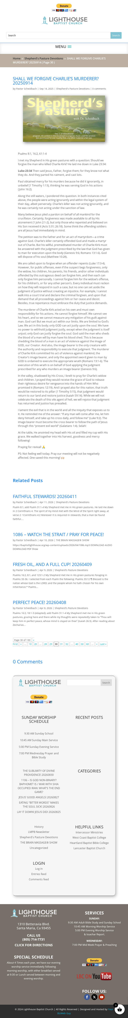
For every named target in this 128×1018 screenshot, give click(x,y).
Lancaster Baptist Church (89, 848)
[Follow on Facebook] (87, 997)
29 (51, 644)
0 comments (99, 88)
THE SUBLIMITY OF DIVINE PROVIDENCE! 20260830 (39, 773)
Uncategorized (39, 848)
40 (77, 644)
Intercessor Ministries (89, 832)
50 (82, 644)
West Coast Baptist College (89, 837)
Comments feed (39, 879)
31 (61, 644)
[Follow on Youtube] (102, 997)
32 (67, 644)
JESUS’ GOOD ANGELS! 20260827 (39, 797)
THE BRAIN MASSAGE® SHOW (72, 540)
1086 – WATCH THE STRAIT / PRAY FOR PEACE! (58, 534)
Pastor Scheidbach (26, 88)
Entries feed (38, 874)
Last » (103, 644)
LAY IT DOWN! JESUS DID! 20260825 (39, 812)
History (39, 827)
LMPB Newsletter (39, 832)
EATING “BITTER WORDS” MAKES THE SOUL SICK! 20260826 (39, 804)
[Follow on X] (94, 997)
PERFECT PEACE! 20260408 (39, 602)
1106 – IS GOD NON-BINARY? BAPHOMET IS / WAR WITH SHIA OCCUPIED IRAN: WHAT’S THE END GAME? (39, 786)
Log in (39, 869)
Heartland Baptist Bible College (89, 843)
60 (87, 644)
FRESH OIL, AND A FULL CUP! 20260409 (52, 564)
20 (35, 644)
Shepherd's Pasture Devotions (73, 88)
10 (30, 644)
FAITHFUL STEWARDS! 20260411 (45, 496)
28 (45, 644)
